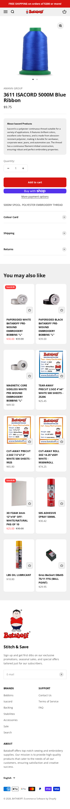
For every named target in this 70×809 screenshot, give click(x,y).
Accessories (11, 720)
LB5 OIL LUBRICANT (18, 575)
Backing (8, 707)
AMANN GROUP (13, 88)
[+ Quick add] (29, 310)
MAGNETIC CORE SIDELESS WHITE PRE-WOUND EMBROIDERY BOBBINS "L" (16, 393)
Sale (6, 726)
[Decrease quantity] (8, 168)
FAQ (41, 707)
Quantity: (9, 161)
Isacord (8, 701)
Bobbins (8, 695)
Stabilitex (9, 714)
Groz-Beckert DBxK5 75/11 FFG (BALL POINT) (51, 578)
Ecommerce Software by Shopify (40, 798)
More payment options (35, 196)
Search (8, 732)
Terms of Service (49, 701)
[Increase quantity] (23, 168)
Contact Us (45, 695)
